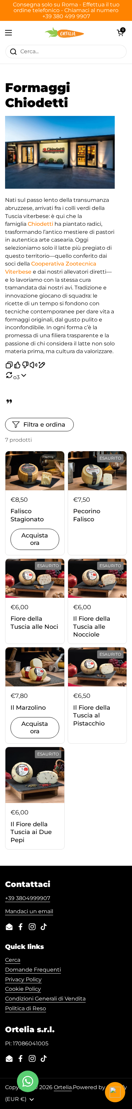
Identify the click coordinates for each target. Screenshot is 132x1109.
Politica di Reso (25, 1008)
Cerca (12, 960)
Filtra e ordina (44, 424)
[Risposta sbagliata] (25, 366)
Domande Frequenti (33, 969)
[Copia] (9, 366)
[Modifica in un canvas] (42, 366)
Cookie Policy (23, 989)
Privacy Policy (23, 979)
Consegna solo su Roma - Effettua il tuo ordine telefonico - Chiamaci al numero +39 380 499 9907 (66, 10)
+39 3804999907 (27, 898)
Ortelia (63, 1087)
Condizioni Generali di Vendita (45, 998)
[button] (120, 32)
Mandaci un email (29, 911)
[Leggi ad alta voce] (33, 366)
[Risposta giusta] (17, 366)
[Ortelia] (64, 32)
